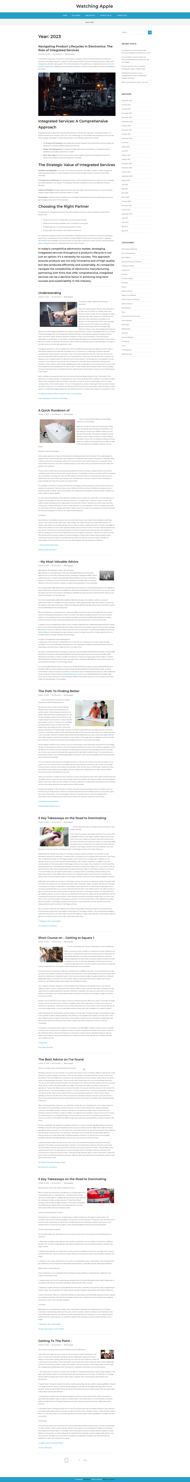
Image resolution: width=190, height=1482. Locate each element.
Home (65, 15)
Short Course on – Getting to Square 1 (66, 938)
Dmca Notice (90, 15)
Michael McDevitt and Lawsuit (73, 674)
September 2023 (127, 138)
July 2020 (125, 184)
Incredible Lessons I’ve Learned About (50, 1443)
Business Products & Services (131, 262)
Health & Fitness (127, 291)
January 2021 (126, 159)
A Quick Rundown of (54, 410)
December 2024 (127, 113)
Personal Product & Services (131, 316)
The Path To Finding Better (58, 691)
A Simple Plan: (43, 1043)
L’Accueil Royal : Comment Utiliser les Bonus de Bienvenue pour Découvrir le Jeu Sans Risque (135, 59)
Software (125, 333)
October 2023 (126, 134)
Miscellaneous (126, 308)
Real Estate (125, 325)
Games (124, 287)
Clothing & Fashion (128, 266)
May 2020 (125, 189)
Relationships (126, 329)
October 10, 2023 (43, 297)
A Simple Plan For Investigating (48, 801)
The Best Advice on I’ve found (61, 1059)
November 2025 (127, 100)
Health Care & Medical (129, 295)
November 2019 (127, 205)
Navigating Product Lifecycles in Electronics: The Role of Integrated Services (75, 48)
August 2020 (126, 180)
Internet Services (127, 304)
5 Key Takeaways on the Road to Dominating (52, 398)
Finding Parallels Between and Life (49, 806)
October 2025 (126, 105)
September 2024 (127, 122)
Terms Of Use (122, 15)
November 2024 (127, 117)
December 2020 (127, 164)
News (123, 312)
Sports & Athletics (128, 337)
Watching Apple (94, 6)
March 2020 (125, 197)
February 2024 (126, 126)
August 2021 (126, 147)
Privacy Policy (106, 15)
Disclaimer (76, 15)
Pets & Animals (127, 320)
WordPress (86, 1479)
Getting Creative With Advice (47, 550)
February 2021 (126, 155)
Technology (125, 341)
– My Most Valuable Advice (58, 561)
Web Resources (127, 354)
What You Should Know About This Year (135, 82)
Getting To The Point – (55, 1341)
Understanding (49, 293)
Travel (124, 346)
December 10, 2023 (44, 54)
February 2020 (126, 201)
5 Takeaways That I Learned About (49, 921)
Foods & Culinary (127, 278)
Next (85, 1460)
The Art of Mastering (45, 1448)
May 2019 (125, 226)
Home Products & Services (130, 299)
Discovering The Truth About (47, 926)
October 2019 (126, 210)
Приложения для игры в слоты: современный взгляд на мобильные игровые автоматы (134, 75)
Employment (126, 270)
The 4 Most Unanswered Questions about (51, 1162)
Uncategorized (126, 350)
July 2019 (125, 218)
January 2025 (126, 109)
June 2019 (125, 222)
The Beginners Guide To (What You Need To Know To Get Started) (59, 394)
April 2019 (125, 231)
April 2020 (125, 193)
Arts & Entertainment (128, 253)
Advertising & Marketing (129, 249)
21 (79, 1460)
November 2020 (127, 168)
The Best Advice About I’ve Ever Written (51, 1329)
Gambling (125, 283)
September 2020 (127, 176)
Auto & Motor (126, 257)
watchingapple (70, 54)
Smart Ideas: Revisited (45, 1047)
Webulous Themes (109, 1479)
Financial (124, 274)
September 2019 (127, 214)
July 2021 (125, 151)
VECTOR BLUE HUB (44, 241)
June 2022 (125, 142)
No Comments (57, 54)
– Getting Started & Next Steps (48, 545)
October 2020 (126, 172)
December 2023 (127, 130)
